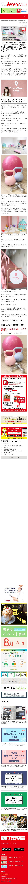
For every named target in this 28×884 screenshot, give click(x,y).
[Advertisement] (14, 521)
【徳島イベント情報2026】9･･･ (15, 861)
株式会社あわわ (5, 874)
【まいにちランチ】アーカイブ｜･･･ (16, 857)
